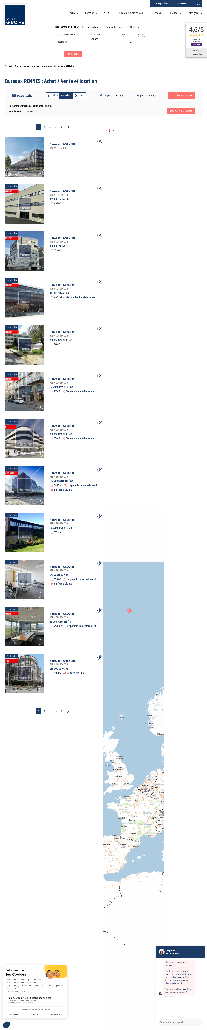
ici (182, 983)
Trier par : (140, 95)
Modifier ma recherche (181, 111)
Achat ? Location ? (142, 36)
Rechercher (73, 54)
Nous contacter (184, 3)
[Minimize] (200, 951)
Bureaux (58, 66)
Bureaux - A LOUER (62, 285)
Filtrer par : (106, 95)
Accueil (9, 66)
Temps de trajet (114, 27)
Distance (134, 27)
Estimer (174, 13)
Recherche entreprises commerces (33, 66)
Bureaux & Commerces (131, 13)
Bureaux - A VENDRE (63, 144)
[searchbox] (91, 42)
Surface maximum (126, 36)
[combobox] (71, 42)
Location (89, 13)
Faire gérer (193, 13)
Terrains (156, 13)
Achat (73, 13)
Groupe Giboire (162, 3)
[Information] (195, 951)
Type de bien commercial (67, 38)
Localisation (92, 27)
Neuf (106, 13)
